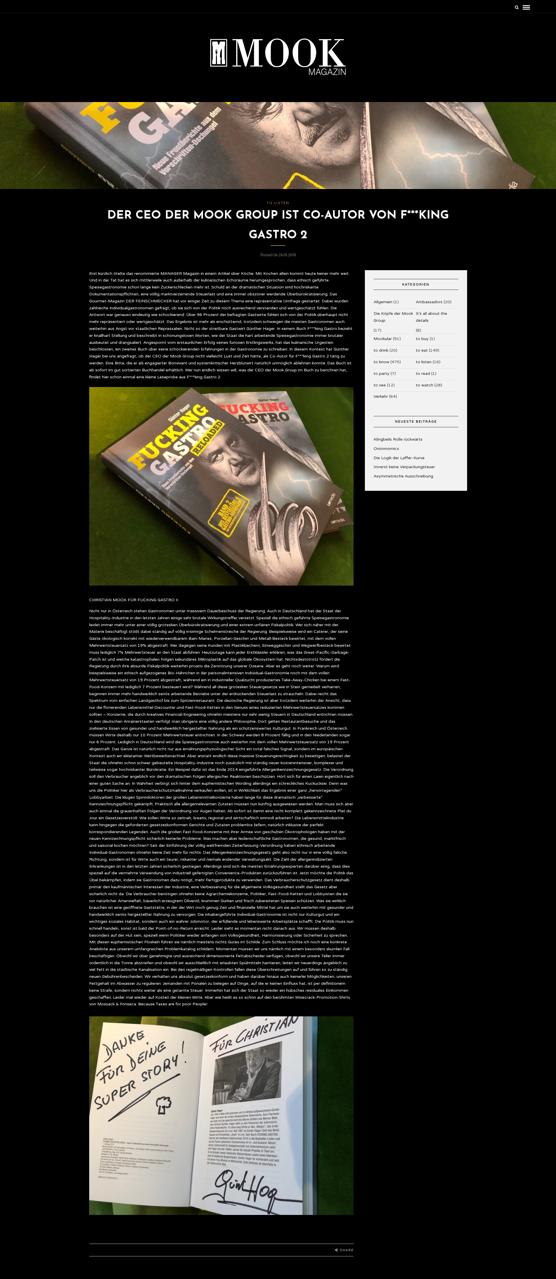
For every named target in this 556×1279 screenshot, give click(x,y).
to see (380, 385)
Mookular (383, 338)
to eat (422, 350)
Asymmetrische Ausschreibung (403, 476)
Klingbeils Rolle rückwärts (398, 439)
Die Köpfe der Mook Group (393, 317)
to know (381, 361)
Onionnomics (386, 448)
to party (381, 373)
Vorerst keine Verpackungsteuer (404, 466)
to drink (381, 350)
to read (423, 373)
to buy (422, 338)
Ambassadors (429, 301)
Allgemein (383, 301)
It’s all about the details (431, 317)
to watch (424, 385)
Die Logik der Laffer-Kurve (399, 457)
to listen (278, 203)
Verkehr (381, 396)
